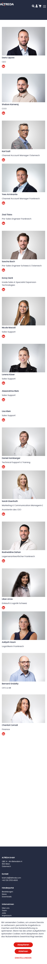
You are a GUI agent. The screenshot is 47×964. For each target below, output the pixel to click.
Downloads (7, 897)
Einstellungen (23, 958)
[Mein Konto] (36, 6)
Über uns (5, 908)
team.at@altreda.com (11, 878)
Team (4, 911)
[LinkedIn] (3, 67)
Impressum (7, 915)
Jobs (4, 913)
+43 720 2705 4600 (10, 880)
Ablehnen (23, 951)
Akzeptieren (23, 945)
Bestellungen (7, 892)
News (4, 894)
